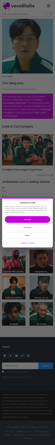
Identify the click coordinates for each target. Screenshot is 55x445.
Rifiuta (27, 235)
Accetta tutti (27, 219)
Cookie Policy (24, 242)
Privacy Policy (31, 242)
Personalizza (27, 227)
